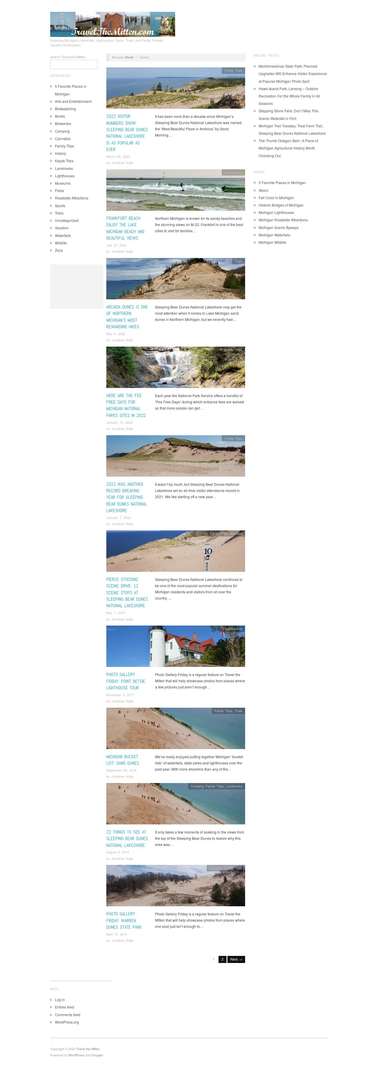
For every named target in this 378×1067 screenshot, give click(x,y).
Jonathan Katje (122, 162)
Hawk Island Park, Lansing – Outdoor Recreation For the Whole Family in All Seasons (289, 96)
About (263, 190)
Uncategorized (67, 220)
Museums (63, 183)
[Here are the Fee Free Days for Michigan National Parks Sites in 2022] (175, 368)
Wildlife (61, 242)
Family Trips (64, 145)
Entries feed (64, 1006)
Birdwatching (65, 108)
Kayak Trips (64, 160)
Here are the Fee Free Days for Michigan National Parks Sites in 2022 (126, 405)
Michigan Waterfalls (274, 234)
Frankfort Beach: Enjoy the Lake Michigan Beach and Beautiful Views (125, 228)
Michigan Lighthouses (276, 212)
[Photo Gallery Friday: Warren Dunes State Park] (175, 887)
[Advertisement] (76, 286)
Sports (60, 205)
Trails (59, 212)
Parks (59, 190)
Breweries (63, 123)
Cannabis (63, 138)
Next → (236, 959)
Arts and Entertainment (73, 101)
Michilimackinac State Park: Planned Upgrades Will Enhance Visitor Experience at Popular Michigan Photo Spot (293, 73)
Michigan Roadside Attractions (283, 219)
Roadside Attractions (71, 197)
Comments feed (67, 1014)
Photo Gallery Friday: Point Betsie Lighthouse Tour (125, 681)
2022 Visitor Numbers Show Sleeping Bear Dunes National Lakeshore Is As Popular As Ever (127, 132)
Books (60, 115)
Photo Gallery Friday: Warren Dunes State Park (124, 920)
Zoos (59, 250)
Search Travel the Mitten (67, 56)
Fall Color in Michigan (276, 197)
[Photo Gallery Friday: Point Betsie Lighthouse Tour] (175, 647)
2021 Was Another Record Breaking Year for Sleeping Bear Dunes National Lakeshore (126, 497)
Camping (62, 131)
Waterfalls (63, 235)
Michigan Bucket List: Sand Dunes (122, 759)
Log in (60, 999)
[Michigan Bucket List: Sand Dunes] (175, 729)
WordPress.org (67, 1021)
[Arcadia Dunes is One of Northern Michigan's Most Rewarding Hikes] (175, 279)
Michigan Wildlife (272, 242)
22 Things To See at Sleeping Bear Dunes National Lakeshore (127, 838)
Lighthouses (65, 175)
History (60, 153)
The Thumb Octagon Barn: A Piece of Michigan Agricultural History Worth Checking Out (288, 148)
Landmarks (64, 168)
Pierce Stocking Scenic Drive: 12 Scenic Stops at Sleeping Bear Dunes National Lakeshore (127, 592)
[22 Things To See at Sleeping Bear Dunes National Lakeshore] (175, 805)
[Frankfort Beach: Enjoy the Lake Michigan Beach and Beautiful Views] (175, 191)
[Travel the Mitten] (112, 23)
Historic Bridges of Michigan (281, 204)
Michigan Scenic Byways (279, 227)
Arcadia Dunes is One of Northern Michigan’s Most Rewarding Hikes (127, 317)
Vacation (62, 227)
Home (129, 57)
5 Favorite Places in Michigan (282, 182)
